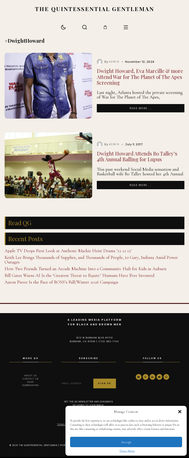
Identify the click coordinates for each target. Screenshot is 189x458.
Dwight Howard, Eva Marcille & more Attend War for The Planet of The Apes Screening (140, 76)
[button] (179, 411)
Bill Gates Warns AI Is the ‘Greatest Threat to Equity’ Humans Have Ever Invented (79, 275)
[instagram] (166, 377)
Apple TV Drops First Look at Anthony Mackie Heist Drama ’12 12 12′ (68, 250)
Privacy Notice (127, 450)
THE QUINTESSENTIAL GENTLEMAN (94, 8)
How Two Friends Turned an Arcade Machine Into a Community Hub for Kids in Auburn (85, 268)
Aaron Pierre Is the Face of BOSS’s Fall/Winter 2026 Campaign (61, 282)
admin (114, 61)
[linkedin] (152, 377)
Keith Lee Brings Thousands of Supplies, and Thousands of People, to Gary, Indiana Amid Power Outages (91, 259)
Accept (126, 442)
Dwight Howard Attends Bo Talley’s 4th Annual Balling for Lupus (137, 156)
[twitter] (145, 377)
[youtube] (159, 377)
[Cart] (105, 27)
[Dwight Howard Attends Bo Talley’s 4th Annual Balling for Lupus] (48, 165)
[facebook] (139, 377)
